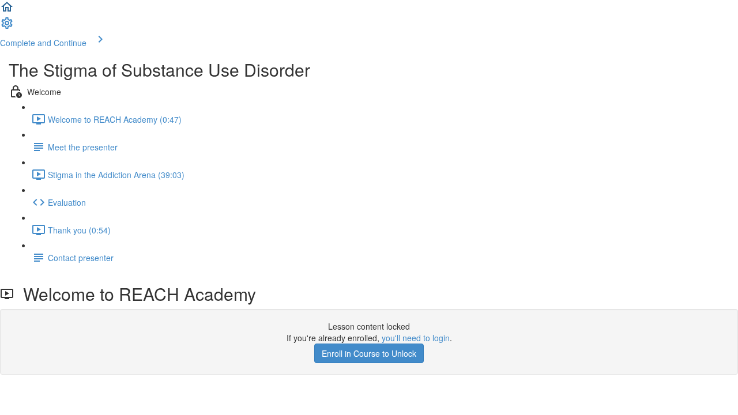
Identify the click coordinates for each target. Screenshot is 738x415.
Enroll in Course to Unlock (369, 353)
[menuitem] (7, 26)
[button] (7, 10)
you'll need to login (416, 338)
